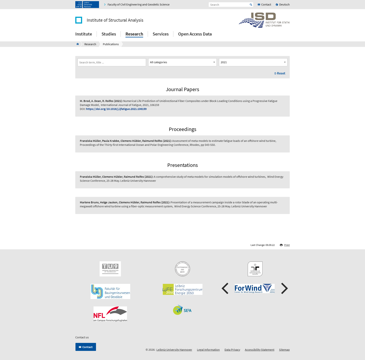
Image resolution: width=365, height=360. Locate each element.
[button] (225, 288)
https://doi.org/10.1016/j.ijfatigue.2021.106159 (116, 109)
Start (251, 4)
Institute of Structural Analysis (115, 20)
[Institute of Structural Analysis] (76, 44)
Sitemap (284, 349)
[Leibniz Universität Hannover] (87, 4)
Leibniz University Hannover (174, 349)
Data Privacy (232, 349)
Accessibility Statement (259, 349)
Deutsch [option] (284, 4)
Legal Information (208, 349)
